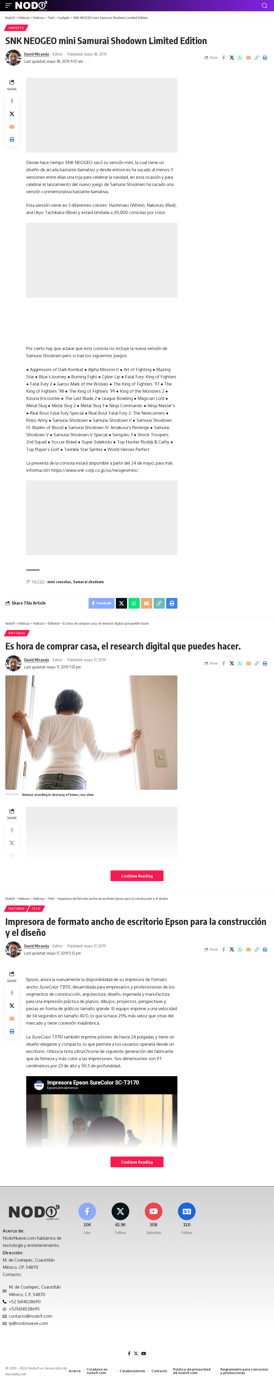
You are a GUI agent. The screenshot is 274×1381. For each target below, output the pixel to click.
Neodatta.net (15, 1374)
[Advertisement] (101, 115)
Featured (17, 908)
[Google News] (187, 1219)
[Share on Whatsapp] (240, 57)
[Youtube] (154, 1219)
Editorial (17, 633)
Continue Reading (137, 875)
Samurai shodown (88, 581)
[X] (120, 1219)
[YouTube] (143, 1353)
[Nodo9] (31, 5)
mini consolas (59, 581)
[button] (9, 5)
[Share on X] (231, 57)
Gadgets (16, 27)
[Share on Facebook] (223, 57)
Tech (36, 908)
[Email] (248, 57)
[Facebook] (87, 1219)
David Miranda (36, 54)
